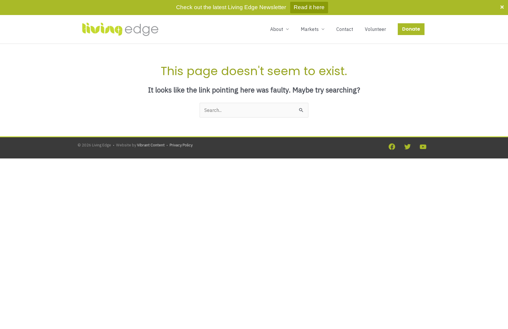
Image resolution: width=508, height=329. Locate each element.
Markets (310, 29)
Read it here (309, 7)
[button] (411, 29)
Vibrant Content (151, 145)
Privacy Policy (181, 145)
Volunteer (375, 29)
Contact (344, 29)
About (276, 29)
